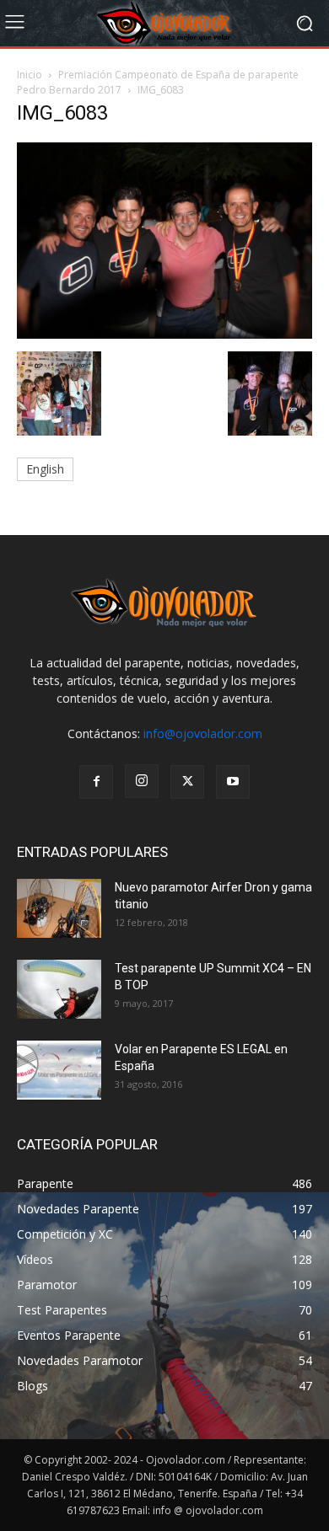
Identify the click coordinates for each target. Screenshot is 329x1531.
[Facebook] (96, 782)
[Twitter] (187, 782)
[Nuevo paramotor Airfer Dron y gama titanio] (59, 908)
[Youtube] (233, 782)
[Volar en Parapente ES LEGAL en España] (59, 1070)
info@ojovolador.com (202, 733)
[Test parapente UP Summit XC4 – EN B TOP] (59, 989)
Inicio (29, 74)
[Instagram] (142, 781)
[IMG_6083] (164, 334)
